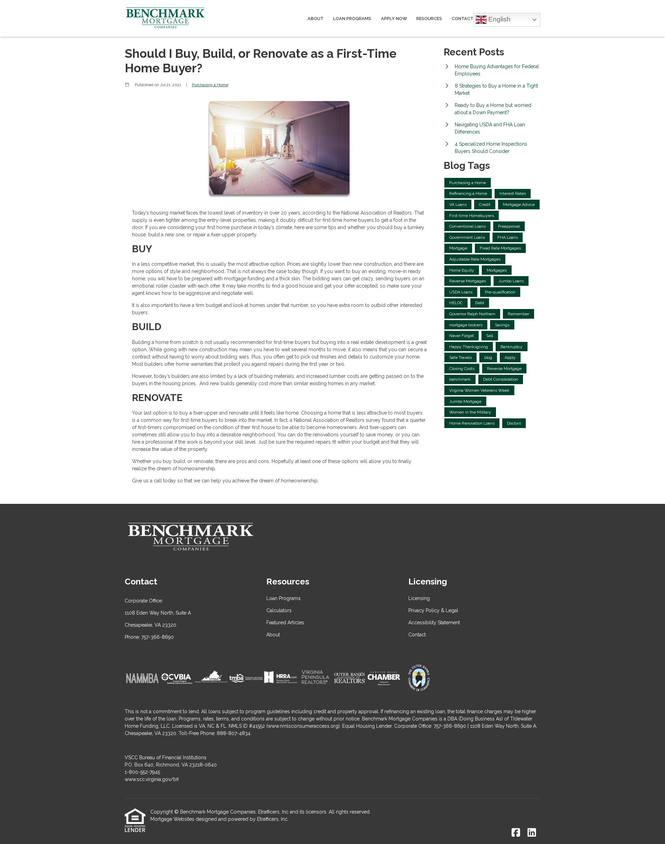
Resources (429, 18)
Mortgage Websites (172, 819)
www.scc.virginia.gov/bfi (152, 779)
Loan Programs (352, 18)
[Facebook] (516, 833)
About (315, 18)
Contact (462, 18)
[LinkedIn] (532, 833)
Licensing (419, 598)
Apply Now (394, 18)
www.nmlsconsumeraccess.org (303, 726)
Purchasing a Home (210, 84)
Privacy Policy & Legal (433, 610)
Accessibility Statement (434, 622)
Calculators (279, 610)
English (499, 18)
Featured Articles (285, 622)
